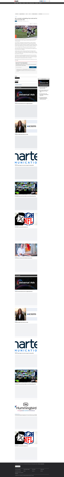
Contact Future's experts (27, 469)
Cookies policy (42, 469)
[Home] (15, 3)
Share (16, 23)
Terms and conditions (18, 469)
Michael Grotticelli (18, 84)
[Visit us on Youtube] (43, 1)
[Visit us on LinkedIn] (42, 1)
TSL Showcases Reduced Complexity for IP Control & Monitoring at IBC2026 (43, 98)
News (16, 21)
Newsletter (36, 23)
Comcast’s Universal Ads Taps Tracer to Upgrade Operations (44, 85)
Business (16, 16)
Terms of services (25, 69)
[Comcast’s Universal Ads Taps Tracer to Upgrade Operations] (43, 83)
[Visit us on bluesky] (44, 1)
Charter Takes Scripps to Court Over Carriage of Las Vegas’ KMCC (44, 91)
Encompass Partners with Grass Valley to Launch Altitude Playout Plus (44, 95)
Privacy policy (33, 469)
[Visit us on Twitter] (41, 1)
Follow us (32, 23)
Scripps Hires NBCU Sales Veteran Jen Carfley (43, 88)
